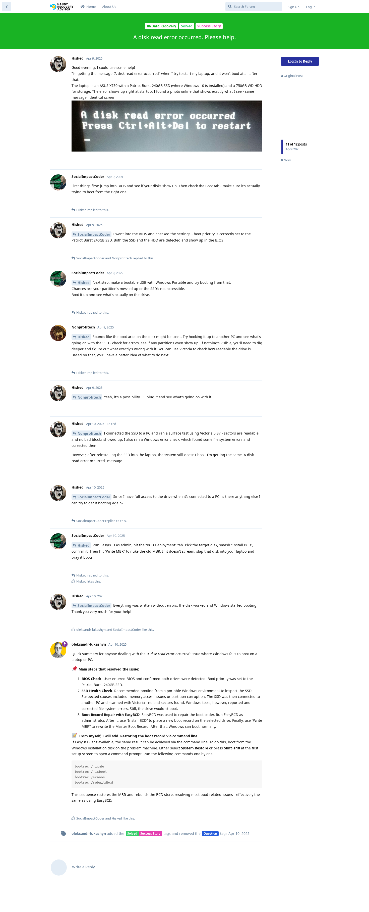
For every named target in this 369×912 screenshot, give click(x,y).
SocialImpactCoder (94, 234)
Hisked (84, 282)
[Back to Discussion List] (6, 6)
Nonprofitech (89, 397)
